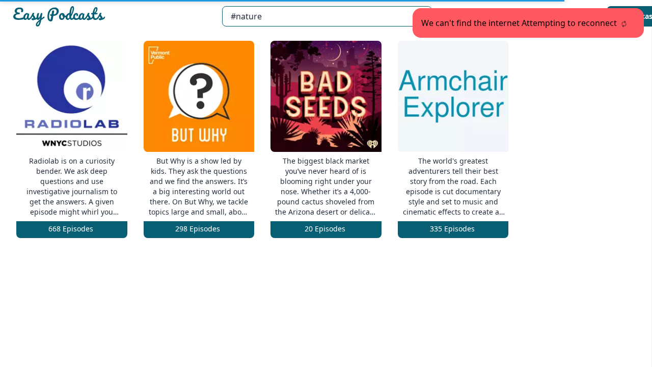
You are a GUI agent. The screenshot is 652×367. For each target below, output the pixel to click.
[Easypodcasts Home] (113, 16)
